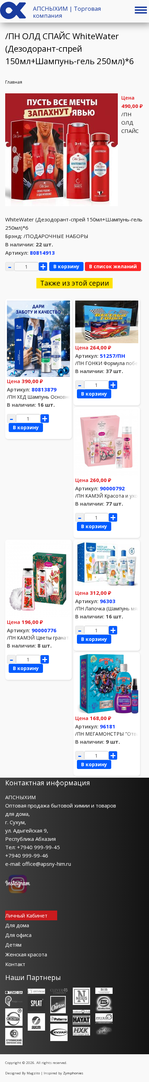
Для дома (17, 925)
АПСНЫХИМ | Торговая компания (67, 12)
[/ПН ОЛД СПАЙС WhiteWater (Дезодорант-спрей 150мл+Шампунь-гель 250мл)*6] (61, 204)
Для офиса (18, 934)
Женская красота (26, 954)
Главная (13, 82)
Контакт (15, 964)
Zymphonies (73, 1073)
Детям (13, 944)
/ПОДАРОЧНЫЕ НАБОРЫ (56, 236)
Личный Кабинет (26, 915)
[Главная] (13, 17)
